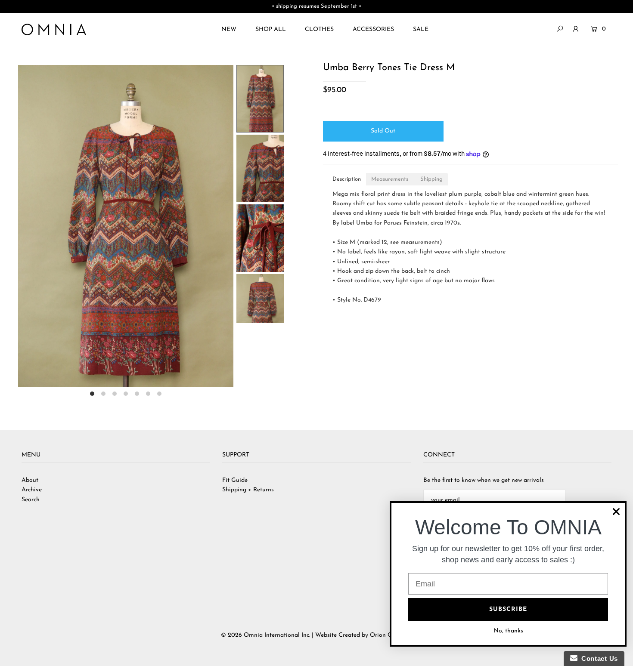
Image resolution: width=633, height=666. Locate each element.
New (228, 29)
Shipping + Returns (248, 490)
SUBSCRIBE (508, 609)
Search (31, 499)
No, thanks (508, 631)
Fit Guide (235, 480)
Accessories (373, 29)
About (30, 480)
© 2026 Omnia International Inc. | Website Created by (295, 635)
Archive (32, 490)
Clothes (319, 29)
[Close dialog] (616, 511)
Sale (420, 29)
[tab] (346, 179)
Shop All (270, 29)
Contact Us (597, 658)
